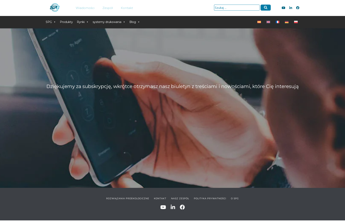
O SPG (235, 198)
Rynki (81, 22)
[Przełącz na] (260, 22)
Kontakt (127, 8)
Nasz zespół (180, 198)
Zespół (107, 8)
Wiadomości (85, 8)
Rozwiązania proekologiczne (127, 198)
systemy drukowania (107, 22)
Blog (132, 22)
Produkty (66, 22)
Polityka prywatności (210, 198)
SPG (49, 22)
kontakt (160, 198)
